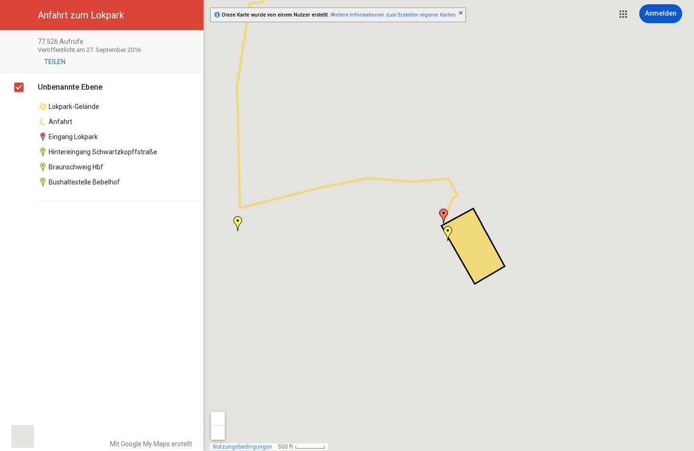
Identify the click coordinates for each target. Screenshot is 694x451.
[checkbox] (191, 42)
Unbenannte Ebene (70, 87)
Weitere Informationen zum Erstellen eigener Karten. (393, 15)
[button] (623, 14)
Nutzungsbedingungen (242, 446)
